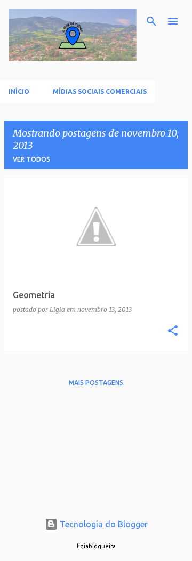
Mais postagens (96, 382)
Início (19, 91)
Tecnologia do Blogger (103, 524)
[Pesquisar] (151, 21)
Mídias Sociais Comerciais (100, 91)
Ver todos (31, 159)
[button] (172, 331)
